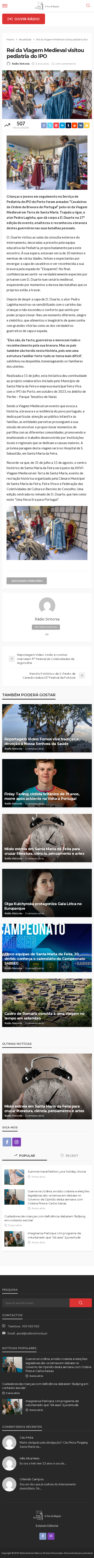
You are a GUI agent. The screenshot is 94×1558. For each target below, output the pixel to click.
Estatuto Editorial (47, 1525)
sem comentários (65, 63)
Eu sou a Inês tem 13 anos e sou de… (43, 1463)
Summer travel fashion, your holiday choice (57, 1171)
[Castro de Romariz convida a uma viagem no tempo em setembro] (47, 1003)
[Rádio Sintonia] (47, 1515)
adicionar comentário (27, 580)
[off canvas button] (4, 5)
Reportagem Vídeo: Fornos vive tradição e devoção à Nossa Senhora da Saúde (41, 741)
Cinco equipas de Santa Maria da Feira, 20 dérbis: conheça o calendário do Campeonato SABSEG (44, 958)
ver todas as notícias (46, 627)
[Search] (88, 5)
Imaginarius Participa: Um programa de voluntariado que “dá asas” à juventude (54, 1235)
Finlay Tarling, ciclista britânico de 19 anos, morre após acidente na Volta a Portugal (41, 796)
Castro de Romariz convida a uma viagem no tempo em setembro (44, 1015)
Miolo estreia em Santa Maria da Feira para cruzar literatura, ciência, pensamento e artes (44, 851)
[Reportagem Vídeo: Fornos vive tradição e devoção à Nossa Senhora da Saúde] (47, 728)
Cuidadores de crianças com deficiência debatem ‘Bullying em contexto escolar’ (44, 1218)
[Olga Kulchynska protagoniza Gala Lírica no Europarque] (47, 893)
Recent (71, 1156)
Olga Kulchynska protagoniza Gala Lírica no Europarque (43, 906)
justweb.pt (87, 1553)
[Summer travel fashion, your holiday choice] (14, 1177)
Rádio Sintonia (21, 63)
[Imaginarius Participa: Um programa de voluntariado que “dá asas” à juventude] (14, 1239)
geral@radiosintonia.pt (32, 1333)
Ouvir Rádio (27, 19)
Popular (26, 1156)
